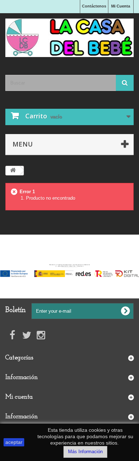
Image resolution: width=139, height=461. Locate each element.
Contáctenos (94, 6)
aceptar (13, 442)
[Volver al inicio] (13, 170)
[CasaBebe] (69, 38)
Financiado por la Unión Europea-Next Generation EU (70, 259)
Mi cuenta (19, 397)
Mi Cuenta (120, 6)
